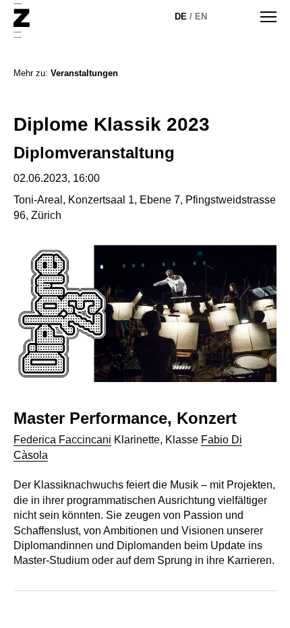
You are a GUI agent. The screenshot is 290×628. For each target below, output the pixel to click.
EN (201, 16)
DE (181, 16)
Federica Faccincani (62, 439)
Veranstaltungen (84, 73)
